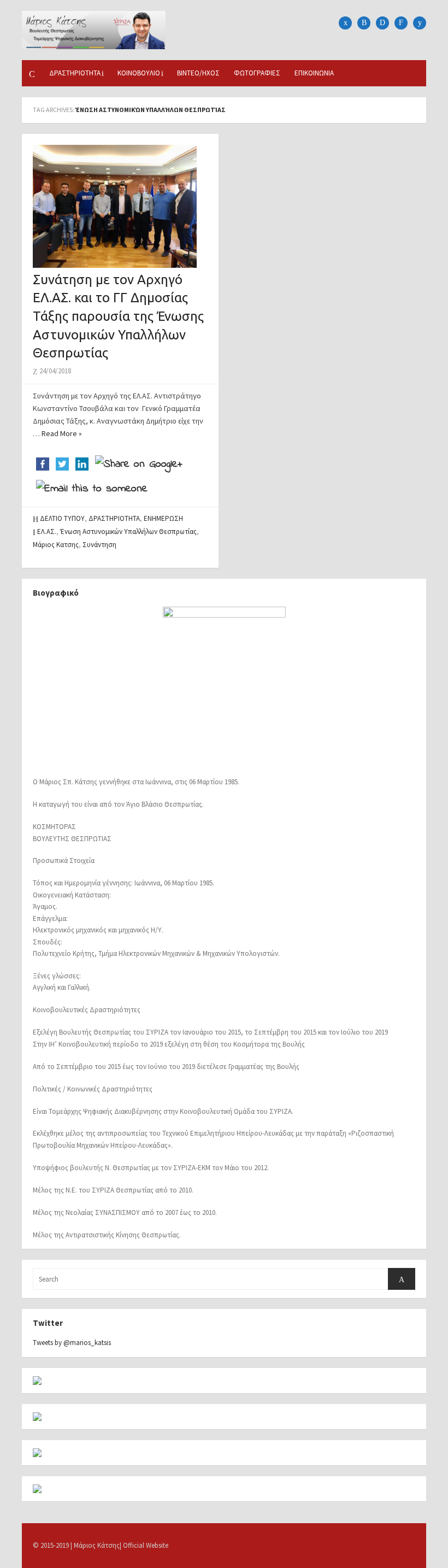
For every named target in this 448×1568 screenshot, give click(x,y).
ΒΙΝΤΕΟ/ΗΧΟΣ (198, 73)
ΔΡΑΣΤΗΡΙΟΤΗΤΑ (75, 73)
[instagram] (382, 23)
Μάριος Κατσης (56, 544)
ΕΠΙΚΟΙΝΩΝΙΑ (314, 73)
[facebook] (345, 23)
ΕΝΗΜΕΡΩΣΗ (163, 518)
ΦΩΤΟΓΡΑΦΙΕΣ (257, 73)
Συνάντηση (99, 544)
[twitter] (363, 23)
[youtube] (419, 23)
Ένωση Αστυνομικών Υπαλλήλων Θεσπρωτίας (128, 531)
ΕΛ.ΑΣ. (46, 531)
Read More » (62, 433)
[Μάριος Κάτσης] (94, 29)
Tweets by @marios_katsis (72, 1342)
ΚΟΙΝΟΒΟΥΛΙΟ (138, 73)
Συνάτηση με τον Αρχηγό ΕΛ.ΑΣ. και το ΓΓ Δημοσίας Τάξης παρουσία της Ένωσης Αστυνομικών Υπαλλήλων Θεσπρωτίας (118, 316)
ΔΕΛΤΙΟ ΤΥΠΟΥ (62, 518)
